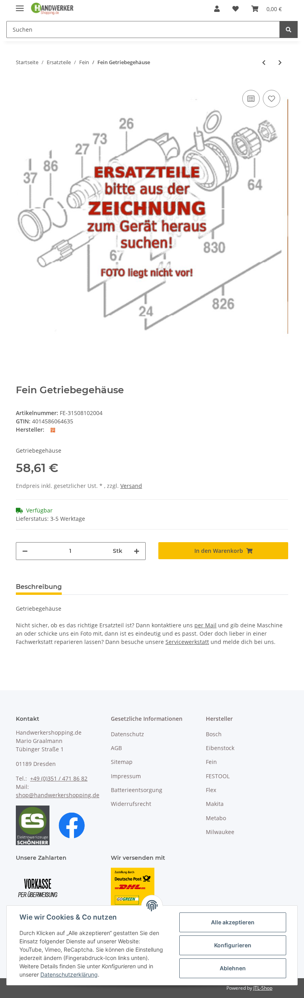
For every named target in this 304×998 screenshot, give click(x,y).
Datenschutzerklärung (69, 974)
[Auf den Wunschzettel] (271, 98)
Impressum (126, 776)
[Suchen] (288, 29)
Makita (215, 804)
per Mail (205, 625)
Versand (131, 485)
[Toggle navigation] (20, 5)
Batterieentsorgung (136, 790)
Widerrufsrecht (131, 804)
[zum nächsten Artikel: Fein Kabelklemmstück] (280, 62)
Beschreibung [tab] (39, 586)
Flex (211, 790)
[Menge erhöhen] (136, 551)
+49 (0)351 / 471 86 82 (58, 778)
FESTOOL (218, 776)
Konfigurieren (232, 945)
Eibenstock (220, 748)
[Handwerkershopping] (52, 9)
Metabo (216, 818)
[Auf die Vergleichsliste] (251, 98)
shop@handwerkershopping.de (57, 795)
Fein (211, 762)
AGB (116, 748)
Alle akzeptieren (233, 922)
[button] (217, 9)
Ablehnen (233, 968)
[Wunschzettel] (235, 9)
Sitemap (122, 762)
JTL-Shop (262, 988)
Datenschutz (127, 734)
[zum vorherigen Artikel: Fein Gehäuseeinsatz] (264, 62)
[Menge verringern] (25, 551)
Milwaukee (220, 832)
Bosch (214, 734)
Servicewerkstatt (187, 642)
